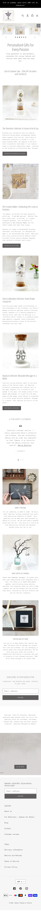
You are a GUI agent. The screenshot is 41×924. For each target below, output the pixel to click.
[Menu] (37, 15)
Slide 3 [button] (23, 460)
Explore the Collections (11, 246)
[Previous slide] (6, 37)
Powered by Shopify (26, 903)
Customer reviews (12, 834)
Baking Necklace (24, 445)
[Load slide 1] (15, 37)
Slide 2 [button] (20, 460)
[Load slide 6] (25, 37)
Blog (6, 823)
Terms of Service (12, 861)
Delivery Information (14, 850)
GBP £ (19, 882)
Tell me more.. (20, 767)
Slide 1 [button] (18, 460)
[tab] (18, 460)
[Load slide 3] (19, 37)
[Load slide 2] (17, 37)
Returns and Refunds (13, 855)
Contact (8, 828)
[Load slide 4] (21, 37)
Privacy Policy (11, 867)
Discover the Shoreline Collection (14, 154)
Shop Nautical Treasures (11, 408)
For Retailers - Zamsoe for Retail (20, 817)
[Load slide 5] (23, 37)
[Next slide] (34, 37)
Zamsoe (17, 903)
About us (8, 811)
